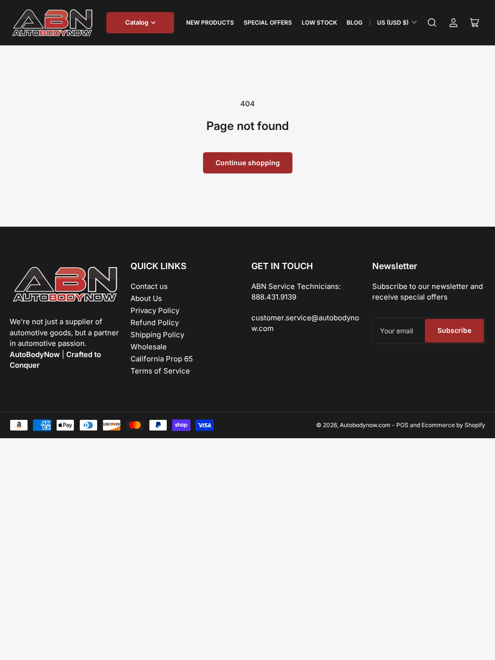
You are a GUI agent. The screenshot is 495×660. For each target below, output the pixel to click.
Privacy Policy (155, 310)
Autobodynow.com (365, 425)
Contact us (149, 286)
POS (402, 425)
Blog (355, 22)
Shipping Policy (157, 334)
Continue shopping (248, 162)
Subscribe (454, 330)
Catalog (136, 22)
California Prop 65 (162, 358)
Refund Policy (155, 322)
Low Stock (319, 22)
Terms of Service (160, 370)
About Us (146, 298)
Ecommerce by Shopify (453, 425)
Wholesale (149, 346)
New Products (210, 22)
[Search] (432, 22)
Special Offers (268, 22)
